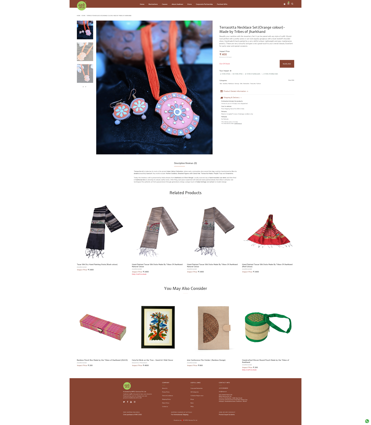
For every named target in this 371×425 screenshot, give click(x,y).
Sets (221, 83)
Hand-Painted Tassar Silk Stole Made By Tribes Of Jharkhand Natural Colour (157, 265)
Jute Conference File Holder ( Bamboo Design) (206, 360)
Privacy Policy (165, 392)
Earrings (237, 83)
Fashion (258, 83)
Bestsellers (246, 83)
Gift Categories (195, 392)
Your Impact (224, 71)
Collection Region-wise (197, 395)
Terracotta (253, 83)
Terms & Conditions (167, 395)
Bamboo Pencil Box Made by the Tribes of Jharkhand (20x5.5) (102, 360)
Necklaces (231, 83)
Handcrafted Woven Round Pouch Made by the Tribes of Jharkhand (265, 361)
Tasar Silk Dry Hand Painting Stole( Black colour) (97, 264)
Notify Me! (287, 64)
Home (78, 15)
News (192, 403)
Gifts (241, 83)
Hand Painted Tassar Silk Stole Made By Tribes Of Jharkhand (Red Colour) (267, 265)
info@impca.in (238, 123)
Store (83, 15)
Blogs (192, 399)
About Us (164, 388)
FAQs (192, 406)
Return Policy (165, 403)
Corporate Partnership (197, 388)
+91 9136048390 (223, 388)
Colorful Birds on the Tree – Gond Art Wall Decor (152, 360)
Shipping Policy (166, 399)
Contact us (165, 406)
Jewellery (225, 83)
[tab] (179, 164)
